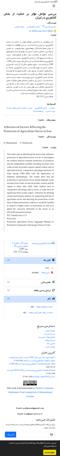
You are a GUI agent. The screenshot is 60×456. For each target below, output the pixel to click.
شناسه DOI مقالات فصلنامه (43, 376)
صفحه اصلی (50, 331)
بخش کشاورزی (41, 108)
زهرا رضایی (19, 27)
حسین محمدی (50, 27)
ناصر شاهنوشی (33, 27)
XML (47, 268)
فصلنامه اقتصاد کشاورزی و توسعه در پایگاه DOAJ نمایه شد (31, 370)
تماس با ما (51, 343)
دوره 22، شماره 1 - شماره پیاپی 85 (19, 244)
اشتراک (10, 434)
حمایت (52, 108)
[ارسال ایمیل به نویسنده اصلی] (43, 26)
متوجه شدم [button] (49, 452)
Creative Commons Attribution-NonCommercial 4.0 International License (31, 392)
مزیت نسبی (50, 111)
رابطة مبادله (38, 111)
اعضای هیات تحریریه (46, 337)
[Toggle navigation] (31, 6)
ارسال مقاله (50, 340)
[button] (42, 446)
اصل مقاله (41, 272)
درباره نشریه (49, 334)
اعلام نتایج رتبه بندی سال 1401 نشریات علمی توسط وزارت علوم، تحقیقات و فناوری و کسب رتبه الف (31, 359)
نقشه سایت (50, 347)
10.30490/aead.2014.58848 (41, 31)
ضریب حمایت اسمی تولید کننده (19, 108)
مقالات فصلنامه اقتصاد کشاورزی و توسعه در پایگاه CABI (32, 364)
